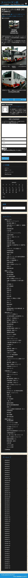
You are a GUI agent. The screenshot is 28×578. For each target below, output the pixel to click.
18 (6, 190)
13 (12, 189)
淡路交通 (9, 290)
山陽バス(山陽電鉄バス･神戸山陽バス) (15, 281)
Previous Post (6, 99)
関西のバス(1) (5, 16)
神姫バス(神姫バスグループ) (14, 278)
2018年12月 (7, 566)
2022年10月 (7, 480)
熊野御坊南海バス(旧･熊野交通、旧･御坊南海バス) (16, 309)
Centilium (19, 576)
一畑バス (9, 401)
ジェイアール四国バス (12, 372)
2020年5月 (7, 531)
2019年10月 (7, 545)
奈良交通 (9, 296)
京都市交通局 (10, 234)
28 (16, 192)
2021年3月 (7, 511)
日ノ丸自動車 (10, 398)
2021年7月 (7, 503)
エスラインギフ (10, 336)
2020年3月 (7, 535)
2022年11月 (7, 478)
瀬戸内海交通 (10, 416)
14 (16, 189)
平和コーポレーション (12, 338)
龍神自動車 (9, 304)
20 (12, 190)
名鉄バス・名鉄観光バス (13, 318)
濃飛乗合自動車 (10, 332)
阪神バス (9, 288)
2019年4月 (7, 557)
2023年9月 (7, 464)
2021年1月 (7, 515)
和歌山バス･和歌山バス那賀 (13, 298)
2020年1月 (7, 539)
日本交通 (9, 396)
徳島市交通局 (10, 403)
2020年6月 (7, 529)
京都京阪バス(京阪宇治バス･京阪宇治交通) (16, 245)
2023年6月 (7, 470)
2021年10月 (7, 497)
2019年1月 (7, 564)
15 (19, 189)
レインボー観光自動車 (12, 354)
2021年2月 (7, 513)
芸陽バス (9, 394)
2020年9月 (7, 523)
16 (22, 189)
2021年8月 (7, 501)
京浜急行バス (10, 428)
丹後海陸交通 (10, 250)
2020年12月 (7, 517)
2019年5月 (7, 555)
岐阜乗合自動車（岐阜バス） (14, 328)
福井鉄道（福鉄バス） (12, 348)
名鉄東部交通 (10, 324)
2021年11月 (7, 495)
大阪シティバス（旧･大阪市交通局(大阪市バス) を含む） (16, 257)
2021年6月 (7, 505)
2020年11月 (7, 519)
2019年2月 (7, 561)
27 (12, 192)
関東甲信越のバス (9, 419)
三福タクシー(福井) (11, 352)
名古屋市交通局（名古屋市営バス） (15, 316)
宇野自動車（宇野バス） (13, 380)
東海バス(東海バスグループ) (14, 364)
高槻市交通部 (10, 252)
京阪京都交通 (10, 241)
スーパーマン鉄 (9, 2)
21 (16, 190)
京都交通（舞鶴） (11, 243)
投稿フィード (8, 170)
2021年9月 (7, 499)
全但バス (9, 294)
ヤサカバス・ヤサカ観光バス (14, 248)
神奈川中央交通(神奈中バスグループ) (16, 430)
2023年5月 (7, 472)
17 (3, 190)
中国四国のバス (8, 371)
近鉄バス (9, 266)
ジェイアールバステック (13, 424)
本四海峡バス (10, 284)
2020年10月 (7, 521)
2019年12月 (7, 541)
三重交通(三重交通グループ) (14, 342)
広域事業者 (7, 449)
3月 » (4, 197)
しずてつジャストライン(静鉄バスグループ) (16, 359)
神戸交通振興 (10, 286)
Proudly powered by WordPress (8, 574)
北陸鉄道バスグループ (12, 366)
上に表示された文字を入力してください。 (12, 150)
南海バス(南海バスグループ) (16, 16)
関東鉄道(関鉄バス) (11, 439)
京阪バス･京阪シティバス (13, 237)
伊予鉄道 (9, 412)
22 (19, 190)
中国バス (9, 388)
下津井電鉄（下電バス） (13, 382)
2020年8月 (7, 525)
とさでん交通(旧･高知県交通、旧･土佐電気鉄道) (16, 409)
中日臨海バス (10, 344)
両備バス (9, 376)
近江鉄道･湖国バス (11, 223)
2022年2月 (7, 488)
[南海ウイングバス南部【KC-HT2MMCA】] (14, 24)
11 (6, 189)
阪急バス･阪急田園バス (12, 260)
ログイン (7, 168)
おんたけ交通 (10, 447)
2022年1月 (7, 491)
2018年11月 (7, 568)
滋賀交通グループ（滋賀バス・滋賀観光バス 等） (16, 226)
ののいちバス (10, 368)
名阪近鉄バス (10, 326)
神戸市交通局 (10, 272)
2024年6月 (7, 460)
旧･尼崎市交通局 (11, 276)
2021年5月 (7, 507)
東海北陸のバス (8, 312)
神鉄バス (9, 292)
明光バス (9, 302)
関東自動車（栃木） (12, 441)
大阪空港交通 (10, 262)
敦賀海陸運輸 (10, 356)
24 (3, 192)
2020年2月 (7, 537)
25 (6, 192)
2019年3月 (7, 559)
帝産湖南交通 (10, 228)
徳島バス (9, 407)
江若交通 (9, 230)
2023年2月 (7, 476)
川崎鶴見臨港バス (11, 432)
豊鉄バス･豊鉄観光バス (12, 322)
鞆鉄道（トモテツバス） (13, 392)
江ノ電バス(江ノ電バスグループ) (15, 435)
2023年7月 (7, 468)
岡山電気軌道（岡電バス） (13, 378)
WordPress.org (8, 174)
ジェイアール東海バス (12, 314)
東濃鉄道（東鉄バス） (12, 330)
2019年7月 (7, 551)
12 (9, 189)
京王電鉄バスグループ (12, 426)
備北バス (9, 386)
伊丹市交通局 (10, 274)
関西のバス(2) (8, 271)
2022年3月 (7, 486)
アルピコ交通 (10, 445)
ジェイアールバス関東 (12, 422)
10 (3, 189)
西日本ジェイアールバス (13, 221)
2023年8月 (7, 466)
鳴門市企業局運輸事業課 (13, 405)
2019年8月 (7, 549)
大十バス (9, 300)
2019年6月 (7, 553)
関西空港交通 (10, 268)
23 (22, 190)
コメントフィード (9, 172)
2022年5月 (7, 484)
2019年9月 (7, 547)
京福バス (9, 346)
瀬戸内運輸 (9, 414)
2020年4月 (7, 533)
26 (9, 192)
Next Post (23, 99)
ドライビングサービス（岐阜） (14, 340)
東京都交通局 (10, 420)
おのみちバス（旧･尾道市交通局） (15, 390)
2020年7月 (7, 527)
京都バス (9, 239)
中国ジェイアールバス (12, 374)
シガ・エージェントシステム (14, 232)
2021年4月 (7, 509)
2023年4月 (7, 474)
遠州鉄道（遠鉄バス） (12, 362)
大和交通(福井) (10, 350)
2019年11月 (7, 543)
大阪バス (9, 254)
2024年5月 (7, 462)
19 (9, 190)
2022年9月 (7, 482)
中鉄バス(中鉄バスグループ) (14, 384)
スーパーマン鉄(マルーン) (18, 14)
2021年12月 (7, 492)
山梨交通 (9, 443)
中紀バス (9, 306)
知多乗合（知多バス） (12, 320)
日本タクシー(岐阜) (11, 334)
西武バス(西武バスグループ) (14, 437)
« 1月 (4, 194)
